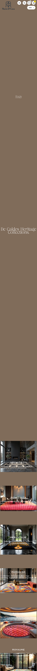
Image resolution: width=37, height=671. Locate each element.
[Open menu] (19, 3)
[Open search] (24, 3)
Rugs (18, 97)
